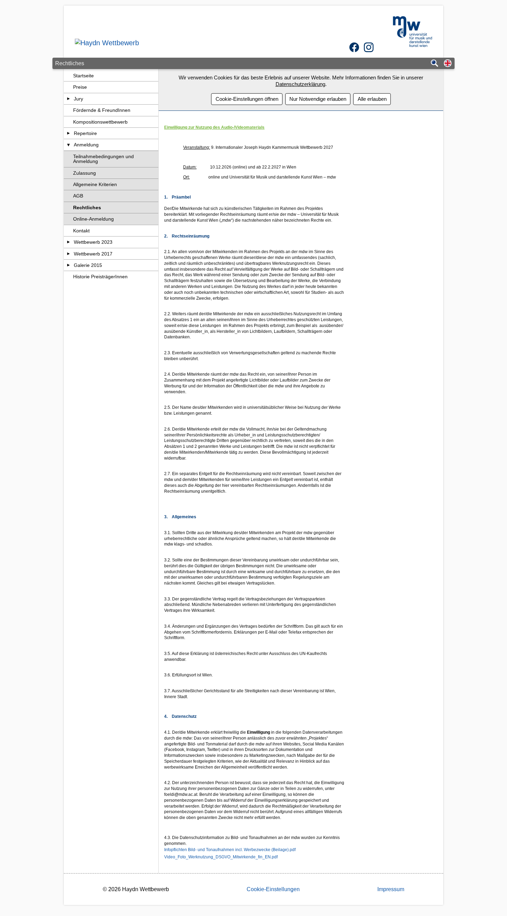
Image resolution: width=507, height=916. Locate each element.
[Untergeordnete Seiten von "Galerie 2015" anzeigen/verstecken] (68, 265)
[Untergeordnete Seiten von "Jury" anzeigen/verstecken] (68, 98)
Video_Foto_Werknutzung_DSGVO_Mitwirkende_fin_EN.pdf (221, 857)
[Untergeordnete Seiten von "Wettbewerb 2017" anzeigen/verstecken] (68, 253)
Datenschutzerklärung (300, 84)
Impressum (390, 889)
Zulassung (84, 173)
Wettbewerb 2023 (93, 242)
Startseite (83, 75)
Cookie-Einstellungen (273, 889)
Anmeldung (86, 144)
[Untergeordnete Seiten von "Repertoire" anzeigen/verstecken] (68, 133)
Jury (78, 99)
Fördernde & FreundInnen (101, 110)
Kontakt (81, 230)
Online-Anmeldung (93, 219)
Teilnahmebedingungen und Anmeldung (103, 159)
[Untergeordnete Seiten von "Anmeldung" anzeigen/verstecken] (68, 144)
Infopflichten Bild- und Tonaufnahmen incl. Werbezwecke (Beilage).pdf (230, 849)
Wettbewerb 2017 (93, 254)
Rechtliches (87, 207)
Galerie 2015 (88, 265)
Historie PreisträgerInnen (100, 276)
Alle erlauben (372, 99)
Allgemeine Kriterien (95, 184)
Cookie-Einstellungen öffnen (247, 99)
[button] (447, 63)
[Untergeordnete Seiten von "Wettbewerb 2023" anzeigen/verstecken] (68, 242)
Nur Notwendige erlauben (317, 99)
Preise (80, 87)
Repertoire (85, 133)
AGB (78, 196)
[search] (434, 63)
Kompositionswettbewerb (100, 122)
